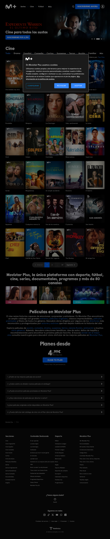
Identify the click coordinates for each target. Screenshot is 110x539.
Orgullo (7, 482)
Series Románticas (10, 470)
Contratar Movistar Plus (86, 455)
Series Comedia (10, 473)
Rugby (56, 464)
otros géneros (18, 330)
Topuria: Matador (60, 467)
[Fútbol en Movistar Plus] (88, 295)
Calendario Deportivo (61, 476)
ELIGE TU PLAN (55, 360)
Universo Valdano (60, 455)
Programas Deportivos (36, 479)
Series (23, 6)
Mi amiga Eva (90, 258)
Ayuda (55, 502)
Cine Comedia (9, 450)
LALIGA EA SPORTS (60, 447)
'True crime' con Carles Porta (38, 470)
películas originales (58, 318)
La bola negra (34, 444)
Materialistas (70, 157)
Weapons (29, 123)
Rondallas (8, 123)
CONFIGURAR (33, 86)
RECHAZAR (61, 86)
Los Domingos (50, 123)
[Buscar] (73, 6)
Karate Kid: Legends (52, 258)
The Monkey (70, 258)
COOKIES (72, 521)
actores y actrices (50, 323)
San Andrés (89, 224)
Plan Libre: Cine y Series (87, 461)
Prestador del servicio (42, 521)
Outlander (33, 450)
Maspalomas (30, 191)
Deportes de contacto (61, 470)
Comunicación (84, 482)
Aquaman (8, 224)
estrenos (44, 318)
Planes (82, 464)
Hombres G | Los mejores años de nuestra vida (42, 463)
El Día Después (59, 453)
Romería (69, 191)
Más (50, 7)
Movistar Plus (96, 335)
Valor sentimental (72, 123)
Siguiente (70, 265)
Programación (59, 482)
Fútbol (41, 6)
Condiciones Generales (86, 450)
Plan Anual (83, 470)
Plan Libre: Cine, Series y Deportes (90, 458)
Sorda (7, 191)
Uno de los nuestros (52, 224)
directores (94, 321)
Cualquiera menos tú (33, 224)
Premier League (59, 450)
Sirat (7, 157)
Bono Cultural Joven (86, 473)
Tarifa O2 (82, 476)
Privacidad (63, 521)
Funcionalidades (84, 444)
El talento (89, 191)
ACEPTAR (78, 86)
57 (62, 265)
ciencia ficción (75, 328)
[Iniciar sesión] (103, 6)
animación (88, 328)
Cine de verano (9, 458)
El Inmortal (33, 455)
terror (64, 328)
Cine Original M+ (10, 444)
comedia (38, 328)
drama (47, 328)
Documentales (9, 476)
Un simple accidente (53, 191)
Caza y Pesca (34, 482)
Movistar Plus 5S (35, 485)
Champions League (60, 444)
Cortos (7, 455)
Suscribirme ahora (87, 6)
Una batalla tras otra (12, 89)
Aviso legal (54, 521)
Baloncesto (58, 458)
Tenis (56, 461)
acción (30, 328)
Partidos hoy (58, 479)
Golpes (28, 157)
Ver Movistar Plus (84, 441)
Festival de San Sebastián (37, 473)
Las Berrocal (34, 458)
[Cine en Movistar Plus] (21, 295)
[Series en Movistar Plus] (55, 295)
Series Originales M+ (11, 467)
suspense (56, 328)
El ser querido (34, 441)
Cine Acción (8, 453)
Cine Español (9, 447)
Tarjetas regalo (84, 479)
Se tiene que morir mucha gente (39, 453)
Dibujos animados (35, 476)
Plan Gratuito (83, 467)
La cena (88, 123)
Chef (7, 258)
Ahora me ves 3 (91, 89)
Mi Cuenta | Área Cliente (87, 447)
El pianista (69, 224)
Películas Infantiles (10, 461)
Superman (89, 157)
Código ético (83, 453)
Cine (32, 6)
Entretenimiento (10, 479)
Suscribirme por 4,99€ (18, 37)
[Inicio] (10, 6)
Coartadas (49, 157)
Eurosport (58, 473)
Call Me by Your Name (33, 258)
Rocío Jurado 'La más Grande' (39, 467)
